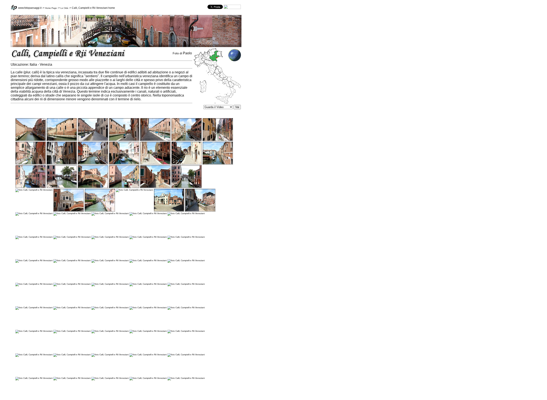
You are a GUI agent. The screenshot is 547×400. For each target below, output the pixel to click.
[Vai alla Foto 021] (34, 190)
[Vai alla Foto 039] (110, 260)
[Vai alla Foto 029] (110, 213)
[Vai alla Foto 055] (148, 331)
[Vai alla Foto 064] (110, 378)
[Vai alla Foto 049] (110, 307)
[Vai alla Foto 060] (148, 354)
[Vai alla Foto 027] (34, 213)
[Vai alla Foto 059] (110, 354)
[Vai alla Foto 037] (34, 260)
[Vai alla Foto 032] (34, 237)
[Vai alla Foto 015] (30, 187)
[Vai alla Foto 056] (186, 331)
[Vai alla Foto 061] (186, 354)
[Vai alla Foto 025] (169, 211)
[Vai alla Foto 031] (186, 213)
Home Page (51, 8)
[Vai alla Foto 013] (186, 164)
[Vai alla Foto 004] (124, 140)
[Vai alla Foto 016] (62, 187)
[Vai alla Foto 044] (110, 284)
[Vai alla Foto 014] (218, 164)
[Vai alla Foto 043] (72, 284)
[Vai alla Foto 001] (30, 140)
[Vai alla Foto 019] (155, 187)
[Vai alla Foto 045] (148, 284)
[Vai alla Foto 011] (124, 164)
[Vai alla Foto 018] (124, 187)
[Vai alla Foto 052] (34, 331)
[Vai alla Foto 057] (34, 354)
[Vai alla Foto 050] (148, 307)
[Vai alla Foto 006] (186, 140)
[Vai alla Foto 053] (72, 331)
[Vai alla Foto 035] (148, 237)
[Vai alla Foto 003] (93, 140)
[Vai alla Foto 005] (155, 140)
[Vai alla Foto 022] (68, 211)
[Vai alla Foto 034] (110, 237)
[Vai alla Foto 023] (100, 211)
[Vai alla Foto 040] (148, 260)
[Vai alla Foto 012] (155, 164)
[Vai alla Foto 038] (72, 260)
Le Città (64, 8)
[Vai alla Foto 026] (200, 211)
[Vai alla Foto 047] (34, 307)
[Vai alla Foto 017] (93, 187)
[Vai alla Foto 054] (110, 331)
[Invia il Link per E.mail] (232, 8)
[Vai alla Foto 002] (62, 140)
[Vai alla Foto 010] (93, 164)
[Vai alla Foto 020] (186, 187)
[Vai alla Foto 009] (62, 164)
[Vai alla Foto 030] (148, 213)
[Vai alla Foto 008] (30, 164)
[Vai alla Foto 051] (186, 307)
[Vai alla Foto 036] (186, 237)
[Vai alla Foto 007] (218, 140)
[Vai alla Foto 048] (72, 307)
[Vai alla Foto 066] (186, 378)
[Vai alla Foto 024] (134, 190)
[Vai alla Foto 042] (34, 284)
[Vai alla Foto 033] (72, 237)
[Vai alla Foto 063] (72, 378)
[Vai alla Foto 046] (186, 284)
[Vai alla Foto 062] (34, 378)
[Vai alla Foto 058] (72, 354)
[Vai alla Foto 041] (186, 260)
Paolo (187, 53)
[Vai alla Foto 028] (72, 213)
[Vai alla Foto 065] (148, 378)
